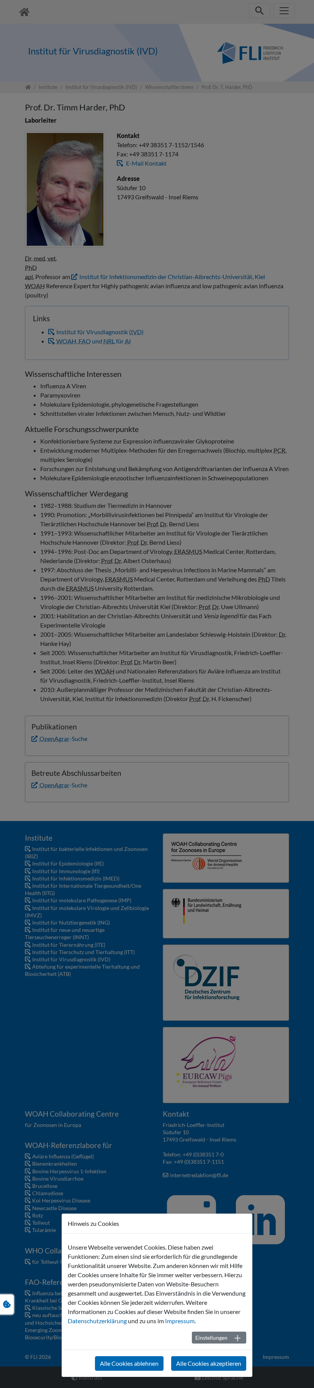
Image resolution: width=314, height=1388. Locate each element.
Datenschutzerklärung (97, 1320)
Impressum (180, 1320)
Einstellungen (211, 1337)
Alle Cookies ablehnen (129, 1363)
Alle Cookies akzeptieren (208, 1363)
